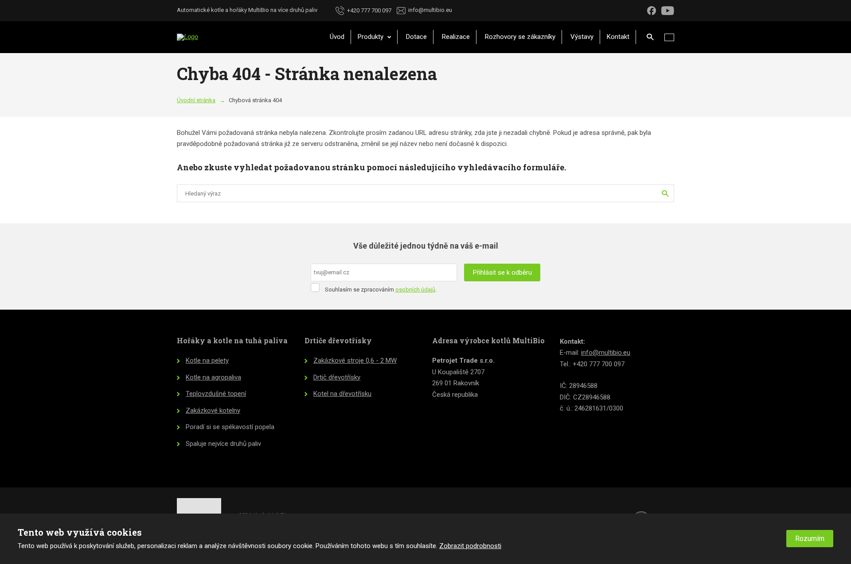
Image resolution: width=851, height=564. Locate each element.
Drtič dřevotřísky (336, 377)
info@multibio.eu (605, 353)
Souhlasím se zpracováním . (381, 289)
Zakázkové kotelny (213, 410)
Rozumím (809, 538)
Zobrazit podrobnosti (470, 546)
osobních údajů (415, 289)
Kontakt (618, 37)
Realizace (456, 37)
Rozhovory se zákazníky (520, 37)
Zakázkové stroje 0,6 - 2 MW (355, 360)
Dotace (416, 37)
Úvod (337, 37)
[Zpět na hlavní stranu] (243, 37)
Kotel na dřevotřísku (342, 394)
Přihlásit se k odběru (502, 272)
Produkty (371, 37)
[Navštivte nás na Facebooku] (651, 10)
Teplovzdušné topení (216, 394)
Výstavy (581, 37)
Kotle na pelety (207, 360)
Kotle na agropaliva (213, 377)
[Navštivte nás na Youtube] (667, 10)
